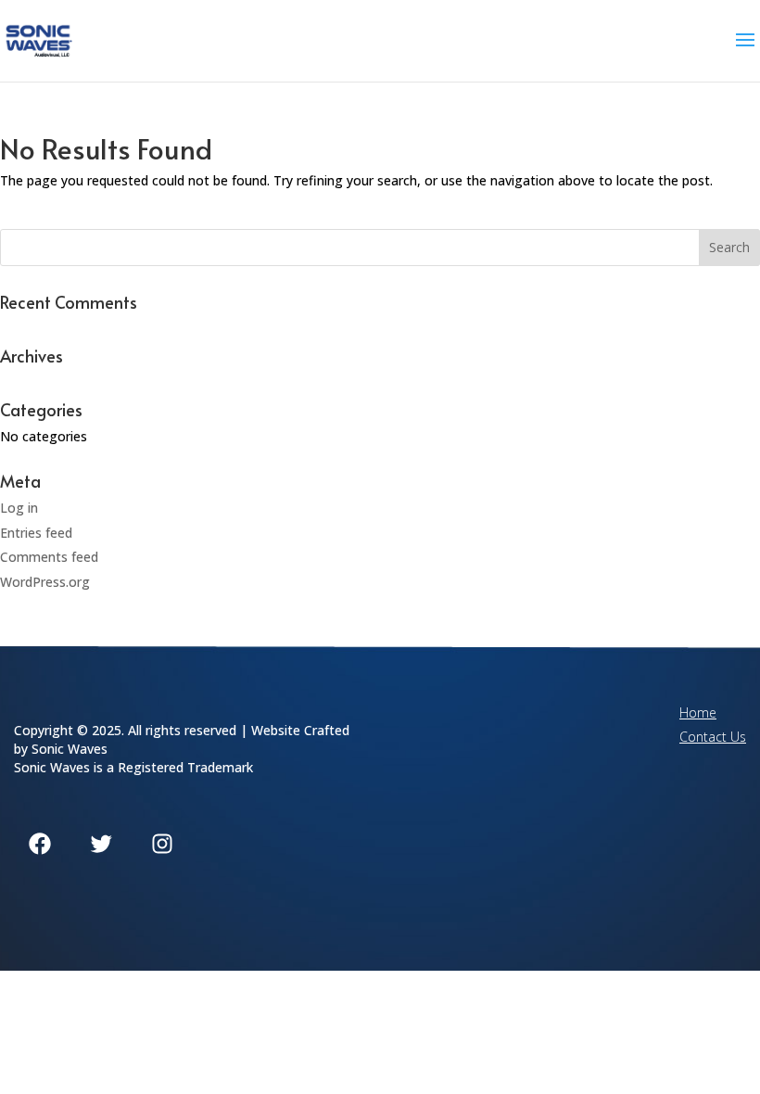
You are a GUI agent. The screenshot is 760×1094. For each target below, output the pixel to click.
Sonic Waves (70, 748)
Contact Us (712, 736)
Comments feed (49, 557)
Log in (19, 507)
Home (697, 712)
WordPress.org (45, 582)
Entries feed (36, 532)
